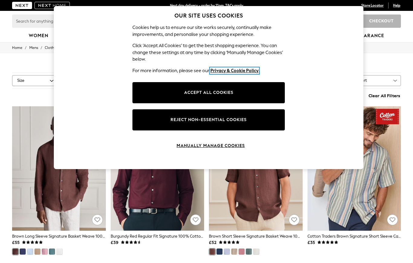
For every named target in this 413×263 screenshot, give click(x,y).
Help (396, 5)
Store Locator (372, 5)
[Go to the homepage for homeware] (52, 5)
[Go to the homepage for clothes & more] (22, 5)
